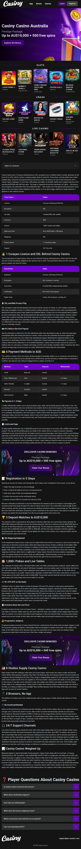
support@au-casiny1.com (69, 838)
